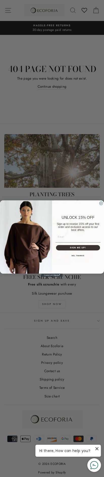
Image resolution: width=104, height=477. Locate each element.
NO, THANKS (78, 255)
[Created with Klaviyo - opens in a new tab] (52, 275)
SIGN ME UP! (78, 248)
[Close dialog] (101, 203)
